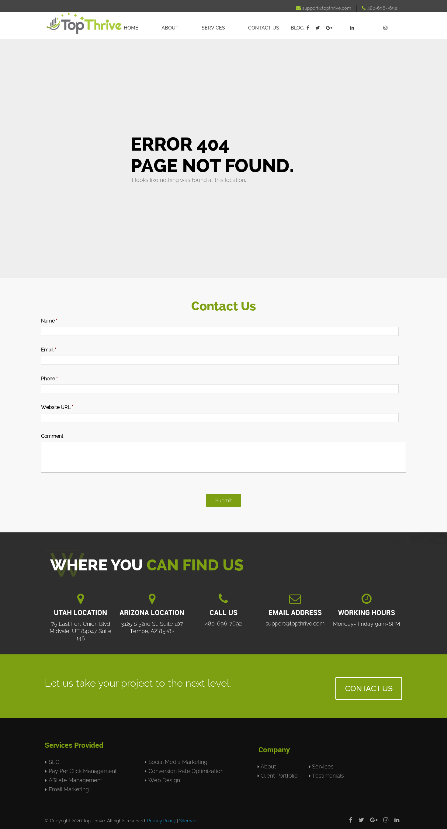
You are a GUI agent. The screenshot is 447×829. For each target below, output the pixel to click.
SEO (54, 762)
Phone (49, 378)
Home (131, 28)
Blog (297, 28)
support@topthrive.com (323, 8)
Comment (52, 436)
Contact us (263, 28)
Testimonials (328, 775)
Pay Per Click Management (83, 771)
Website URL (57, 407)
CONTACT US (369, 688)
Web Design (164, 780)
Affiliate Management (75, 780)
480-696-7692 (379, 8)
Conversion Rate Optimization (186, 771)
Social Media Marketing (177, 762)
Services (213, 28)
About (169, 28)
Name (49, 321)
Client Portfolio (279, 775)
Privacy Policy (161, 821)
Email (48, 350)
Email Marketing (69, 789)
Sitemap (187, 821)
